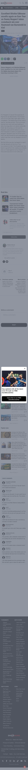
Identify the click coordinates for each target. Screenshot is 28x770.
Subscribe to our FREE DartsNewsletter (14, 398)
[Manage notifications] (24, 767)
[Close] (25, 368)
